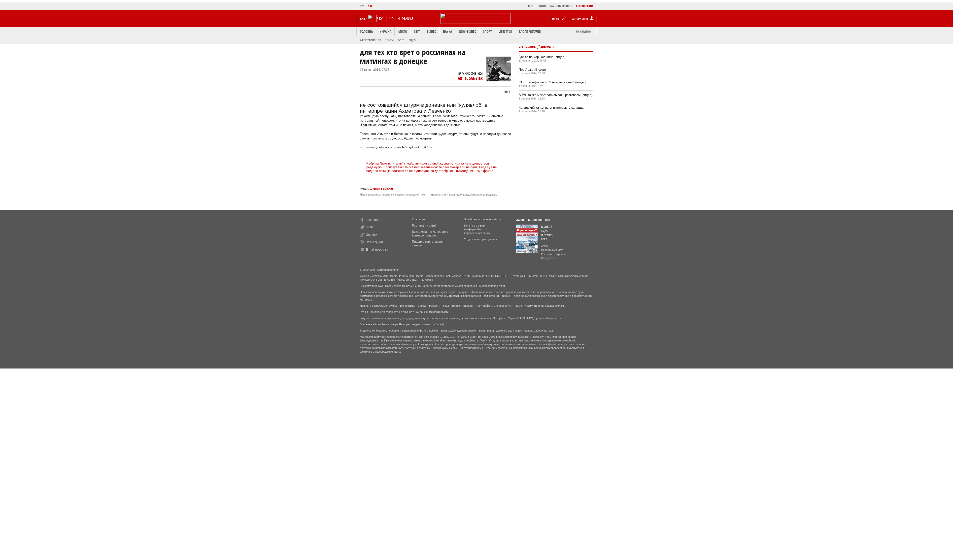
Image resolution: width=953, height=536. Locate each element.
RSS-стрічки (374, 242)
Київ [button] (363, 18)
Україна (385, 31)
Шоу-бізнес (467, 31)
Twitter (370, 227)
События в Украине (381, 188)
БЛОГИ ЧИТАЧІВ (530, 31)
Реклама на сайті (424, 225)
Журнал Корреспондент (533, 220)
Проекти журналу (552, 249)
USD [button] (391, 18)
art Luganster (470, 78)
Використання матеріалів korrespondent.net (430, 233)
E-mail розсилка (377, 249)
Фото (401, 40)
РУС (362, 6)
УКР (370, 6)
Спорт (487, 31)
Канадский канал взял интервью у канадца (551, 107)
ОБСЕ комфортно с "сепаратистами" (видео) (552, 82)
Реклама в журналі (553, 254)
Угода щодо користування (480, 239)
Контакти (418, 219)
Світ (417, 31)
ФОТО (542, 6)
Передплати (548, 258)
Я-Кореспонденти (370, 40)
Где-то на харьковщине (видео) (542, 57)
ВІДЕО (531, 6)
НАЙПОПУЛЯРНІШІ (560, 6)
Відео (412, 40)
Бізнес (431, 31)
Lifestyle (505, 31)
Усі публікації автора (535, 47)
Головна (366, 31)
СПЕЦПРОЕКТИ (584, 6)
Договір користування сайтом (482, 219)
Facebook (372, 220)
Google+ (371, 234)
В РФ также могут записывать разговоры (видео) (555, 95)
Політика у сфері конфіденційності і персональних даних (477, 229)
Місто (402, 31)
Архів (544, 245)
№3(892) (547, 227)
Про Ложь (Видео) (532, 69)
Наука (447, 31)
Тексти (389, 40)
